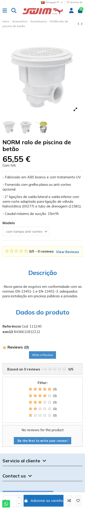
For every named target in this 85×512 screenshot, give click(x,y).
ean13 (7, 332)
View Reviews (67, 252)
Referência (11, 326)
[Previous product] (79, 24)
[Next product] (81, 24)
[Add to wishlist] (78, 501)
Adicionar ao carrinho (47, 500)
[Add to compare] (69, 501)
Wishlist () (76, 2)
